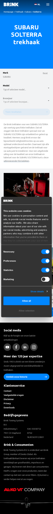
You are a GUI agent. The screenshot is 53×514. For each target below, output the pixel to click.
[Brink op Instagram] (34, 347)
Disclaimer (9, 399)
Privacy (7, 403)
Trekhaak (19, 12)
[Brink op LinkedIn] (25, 347)
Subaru (28, 12)
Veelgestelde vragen (14, 395)
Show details (37, 291)
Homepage (8, 12)
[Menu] (46, 4)
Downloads (9, 407)
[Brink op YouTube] (8, 347)
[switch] (45, 261)
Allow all (26, 301)
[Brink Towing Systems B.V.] (11, 4)
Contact (7, 391)
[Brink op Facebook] (17, 347)
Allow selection (26, 310)
